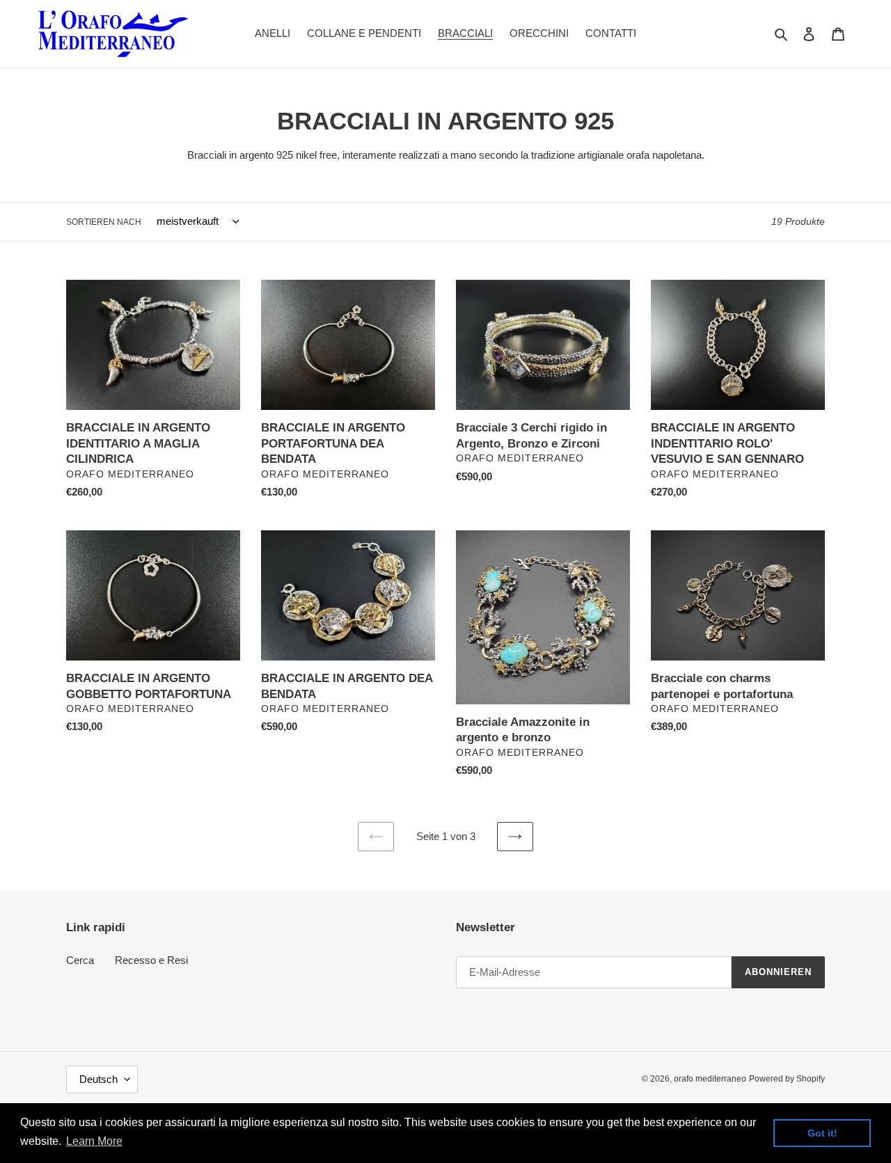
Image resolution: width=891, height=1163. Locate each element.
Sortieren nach (103, 222)
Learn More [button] (94, 1141)
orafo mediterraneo (710, 1079)
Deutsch (98, 1079)
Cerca (80, 960)
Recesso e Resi (151, 960)
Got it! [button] (822, 1133)
